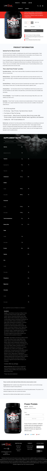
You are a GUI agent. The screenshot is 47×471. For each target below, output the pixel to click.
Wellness (18, 450)
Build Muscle (18, 446)
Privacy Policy (29, 447)
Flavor (25, 26)
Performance (18, 449)
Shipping (26, 408)
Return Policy (29, 449)
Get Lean (18, 447)
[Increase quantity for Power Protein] (32, 22)
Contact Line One (30, 446)
